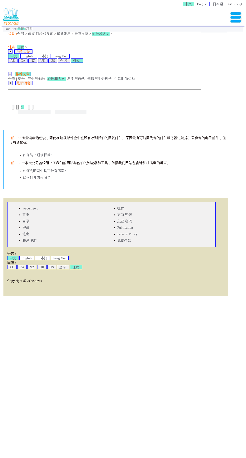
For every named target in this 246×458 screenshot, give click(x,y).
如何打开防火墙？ (37, 177)
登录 (25, 227)
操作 (14, 29)
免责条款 (124, 240)
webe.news (30, 208)
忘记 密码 (124, 221)
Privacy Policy (127, 234)
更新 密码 (124, 215)
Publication (125, 227)
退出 (25, 234)
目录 (25, 221)
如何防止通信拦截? (37, 155)
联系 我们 (29, 240)
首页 (8, 29)
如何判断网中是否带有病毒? (44, 171)
